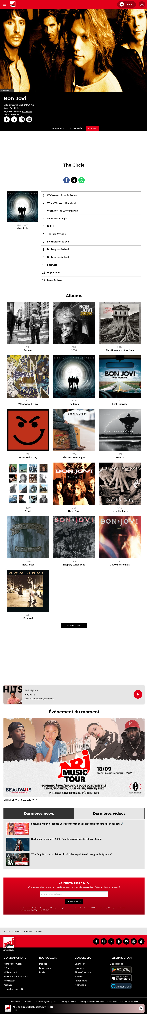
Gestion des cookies (129, 1001)
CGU (55, 1001)
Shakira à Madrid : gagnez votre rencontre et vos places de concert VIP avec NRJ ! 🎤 (77, 823)
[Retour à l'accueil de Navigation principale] (12, 4)
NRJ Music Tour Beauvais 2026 (20, 800)
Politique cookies (68, 1001)
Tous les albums (74, 625)
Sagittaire (15, 108)
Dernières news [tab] (39, 813)
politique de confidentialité (41, 910)
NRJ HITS (30, 694)
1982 (31, 105)
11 (27, 105)
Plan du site (15, 1001)
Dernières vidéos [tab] (109, 813)
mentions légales (25, 910)
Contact (27, 1001)
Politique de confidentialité (92, 1001)
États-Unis (27, 111)
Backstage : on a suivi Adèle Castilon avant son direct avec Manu (66, 838)
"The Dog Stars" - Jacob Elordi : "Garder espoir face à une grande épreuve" (71, 854)
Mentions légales (42, 1001)
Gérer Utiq (112, 1001)
